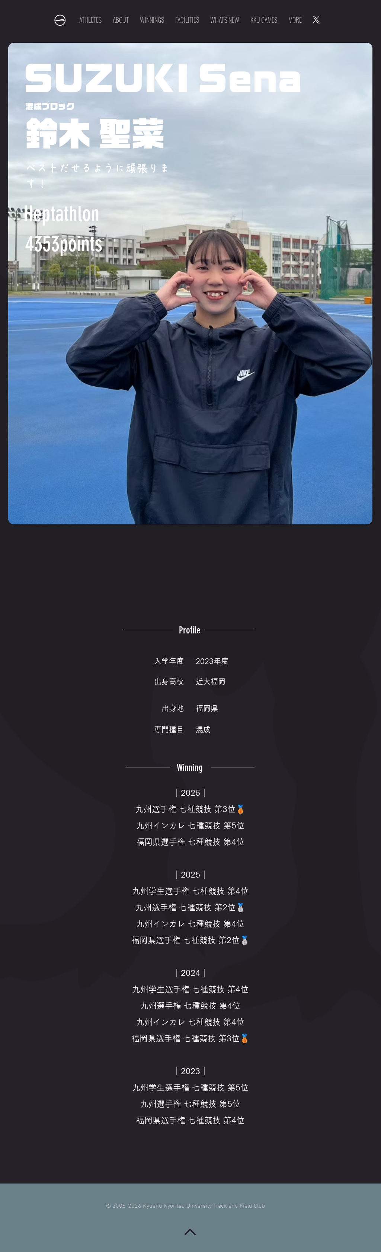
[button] (264, 19)
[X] (316, 20)
